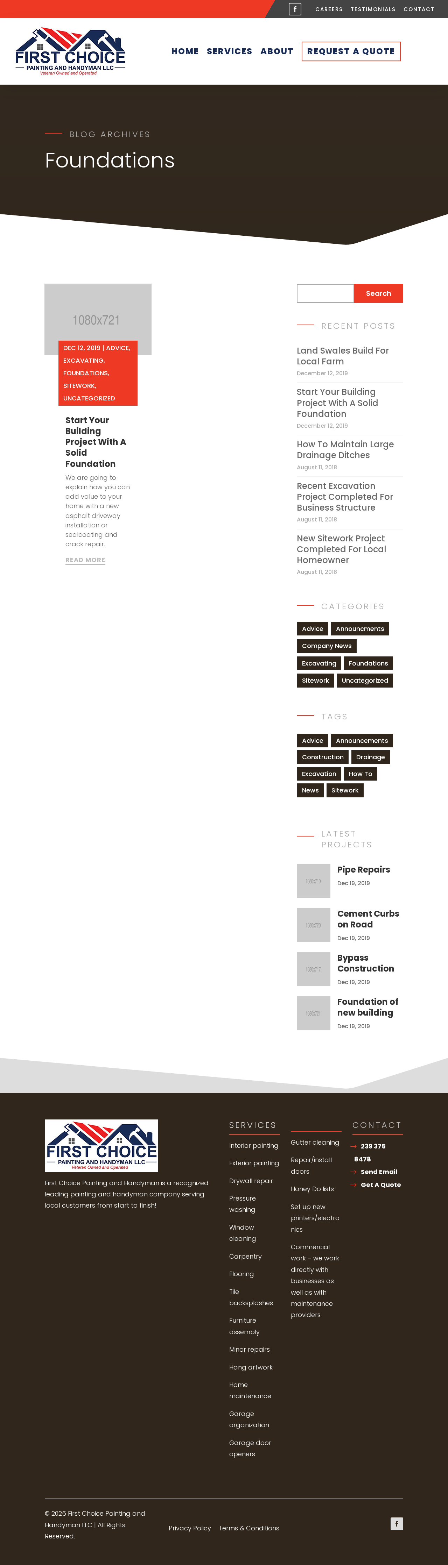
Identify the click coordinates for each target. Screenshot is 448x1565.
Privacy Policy (190, 1529)
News (310, 790)
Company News (327, 645)
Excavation (319, 773)
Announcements (362, 740)
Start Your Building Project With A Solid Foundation (95, 442)
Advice (117, 347)
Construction (323, 757)
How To (360, 773)
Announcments (360, 628)
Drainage (370, 757)
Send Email (379, 1171)
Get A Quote (381, 1184)
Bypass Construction (365, 963)
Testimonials (373, 10)
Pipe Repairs (363, 869)
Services (230, 51)
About (277, 51)
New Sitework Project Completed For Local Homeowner (341, 549)
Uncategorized (89, 398)
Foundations (85, 373)
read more (85, 560)
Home (185, 51)
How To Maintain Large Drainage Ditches (345, 450)
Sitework (79, 385)
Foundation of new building (368, 1007)
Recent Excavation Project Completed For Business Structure (345, 497)
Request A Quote (351, 51)
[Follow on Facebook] (295, 9)
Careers (329, 10)
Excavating (83, 360)
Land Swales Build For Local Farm (343, 356)
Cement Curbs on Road (368, 919)
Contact (419, 10)
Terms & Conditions (249, 1529)
